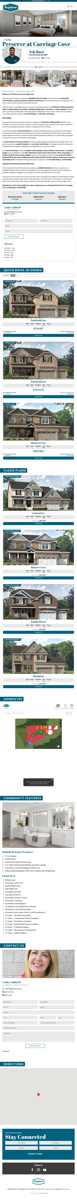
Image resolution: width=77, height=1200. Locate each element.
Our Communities (11, 33)
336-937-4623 (10, 214)
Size (12, 275)
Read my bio (8, 995)
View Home (38, 335)
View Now (38, 523)
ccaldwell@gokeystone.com (14, 212)
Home (4, 33)
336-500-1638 (35, 58)
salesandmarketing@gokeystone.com (58, 1189)
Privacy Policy (44, 1193)
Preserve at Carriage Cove (67, 331)
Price (19, 275)
